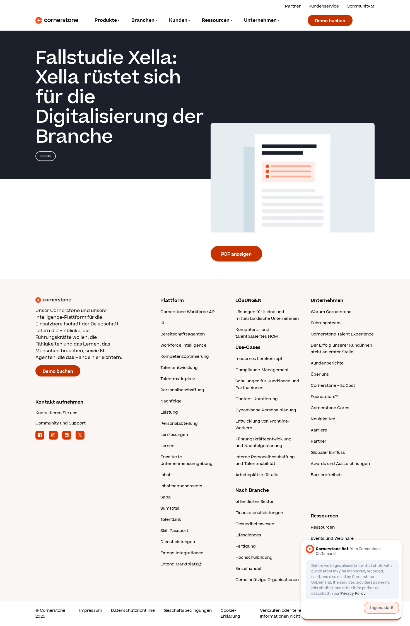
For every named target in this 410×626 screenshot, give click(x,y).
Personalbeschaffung (182, 390)
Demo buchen (330, 21)
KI (162, 323)
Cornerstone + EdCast (333, 385)
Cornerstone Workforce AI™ (187, 312)
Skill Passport (174, 531)
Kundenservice (323, 6)
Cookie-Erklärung (230, 613)
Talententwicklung (179, 368)
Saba (165, 497)
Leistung (169, 412)
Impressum (90, 610)
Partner (293, 6)
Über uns (320, 374)
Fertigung (245, 546)
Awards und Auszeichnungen (340, 464)
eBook (45, 156)
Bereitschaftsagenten (182, 334)
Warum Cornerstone (331, 312)
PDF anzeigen (236, 254)
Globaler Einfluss (328, 452)
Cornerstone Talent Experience (342, 334)
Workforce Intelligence (183, 345)
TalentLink (170, 519)
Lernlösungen (174, 435)
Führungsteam (326, 323)
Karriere (319, 430)
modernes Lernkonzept (259, 359)
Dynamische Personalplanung (265, 410)
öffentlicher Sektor (254, 502)
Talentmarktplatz (177, 379)
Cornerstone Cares (330, 408)
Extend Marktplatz (179, 564)
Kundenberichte (327, 363)
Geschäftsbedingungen (188, 610)
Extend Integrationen (181, 553)
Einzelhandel (248, 569)
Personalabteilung (179, 423)
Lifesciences (248, 535)
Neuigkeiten (323, 419)
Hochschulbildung (253, 557)
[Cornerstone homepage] (89, 300)
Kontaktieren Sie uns (56, 413)
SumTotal (169, 508)
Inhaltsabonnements (181, 486)
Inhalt (166, 475)
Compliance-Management (262, 370)
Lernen (167, 446)
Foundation (322, 397)
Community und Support (60, 423)
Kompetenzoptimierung (184, 356)
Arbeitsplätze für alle (256, 475)
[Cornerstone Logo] (56, 20)
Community (358, 6)
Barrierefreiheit (326, 475)
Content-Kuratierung (256, 399)
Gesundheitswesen (254, 524)
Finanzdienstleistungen (259, 513)
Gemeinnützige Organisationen (267, 580)
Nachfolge (171, 401)
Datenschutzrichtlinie (133, 610)
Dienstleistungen (177, 542)
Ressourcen (323, 527)
